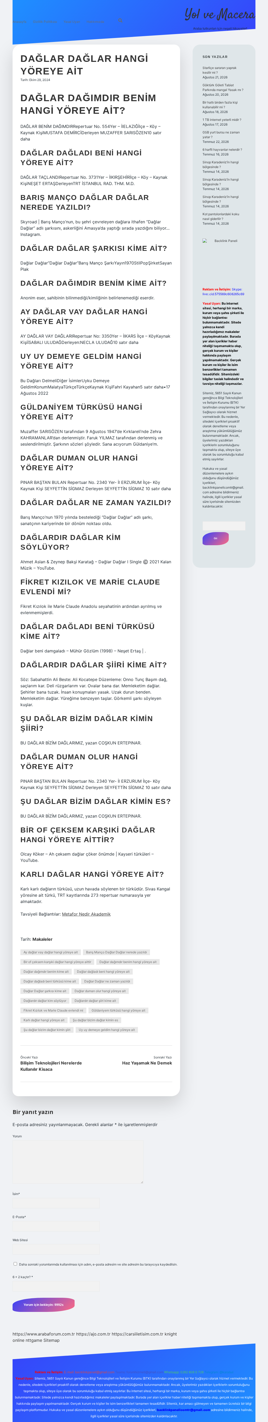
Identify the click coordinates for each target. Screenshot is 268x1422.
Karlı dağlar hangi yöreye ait (44, 1020)
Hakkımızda (95, 22)
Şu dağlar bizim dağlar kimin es (95, 1020)
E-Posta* (19, 1217)
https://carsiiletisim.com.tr (137, 1334)
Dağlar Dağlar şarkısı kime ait (45, 991)
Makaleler (42, 939)
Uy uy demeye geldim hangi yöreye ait (107, 1030)
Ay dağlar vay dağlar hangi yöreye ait (51, 952)
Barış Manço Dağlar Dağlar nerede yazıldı (116, 952)
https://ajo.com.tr (93, 1334)
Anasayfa (19, 22)
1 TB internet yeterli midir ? (222, 120)
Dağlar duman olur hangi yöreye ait (100, 991)
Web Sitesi (20, 1240)
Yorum (17, 1136)
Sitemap (51, 1340)
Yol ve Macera (220, 15)
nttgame (34, 1340)
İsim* (16, 1194)
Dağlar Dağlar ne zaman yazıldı (107, 981)
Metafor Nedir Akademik (86, 914)
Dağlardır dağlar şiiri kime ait (95, 1001)
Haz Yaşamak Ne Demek (147, 1063)
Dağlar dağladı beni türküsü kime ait (50, 981)
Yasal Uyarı (72, 22)
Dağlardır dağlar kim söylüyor (45, 1001)
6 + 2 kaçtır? (23, 1277)
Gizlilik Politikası (45, 22)
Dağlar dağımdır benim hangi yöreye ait (128, 962)
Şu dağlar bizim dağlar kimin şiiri (47, 1030)
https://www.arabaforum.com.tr (44, 1334)
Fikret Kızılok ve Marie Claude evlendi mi (53, 1010)
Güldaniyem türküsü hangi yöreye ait (118, 1010)
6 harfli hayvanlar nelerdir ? (222, 150)
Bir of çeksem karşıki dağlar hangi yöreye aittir (57, 962)
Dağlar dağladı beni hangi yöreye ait (103, 972)
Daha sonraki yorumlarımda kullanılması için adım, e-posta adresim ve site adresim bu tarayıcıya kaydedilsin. (98, 1264)
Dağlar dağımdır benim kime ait (46, 972)
